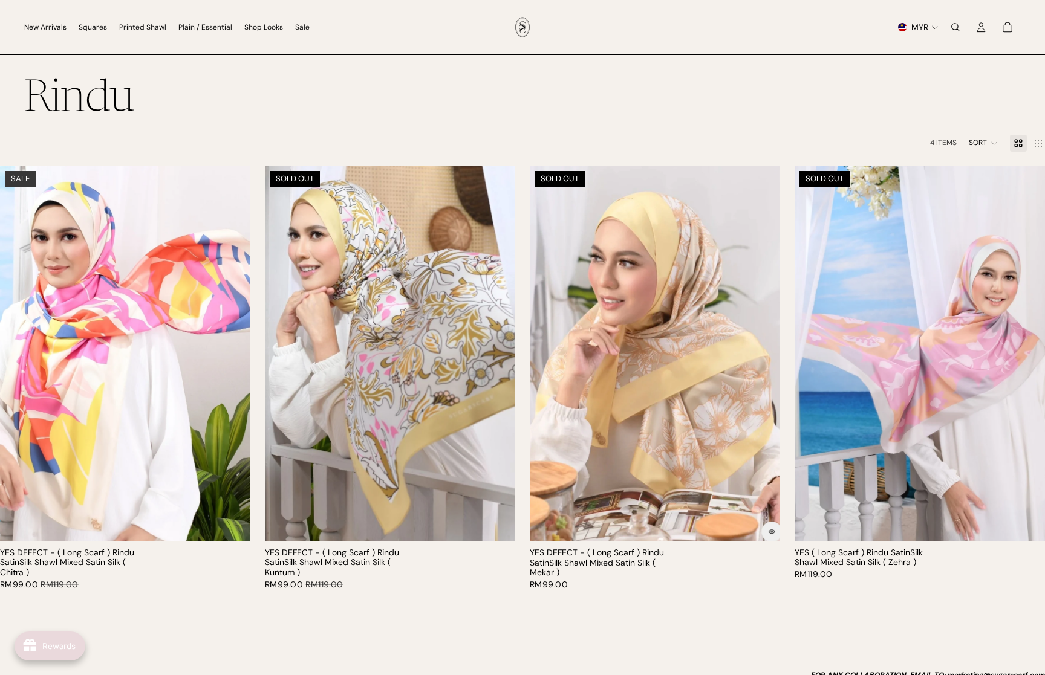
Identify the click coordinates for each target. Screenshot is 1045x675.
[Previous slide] (18, 353)
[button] (983, 143)
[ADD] (232, 523)
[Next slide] (232, 353)
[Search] (955, 27)
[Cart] (1007, 27)
